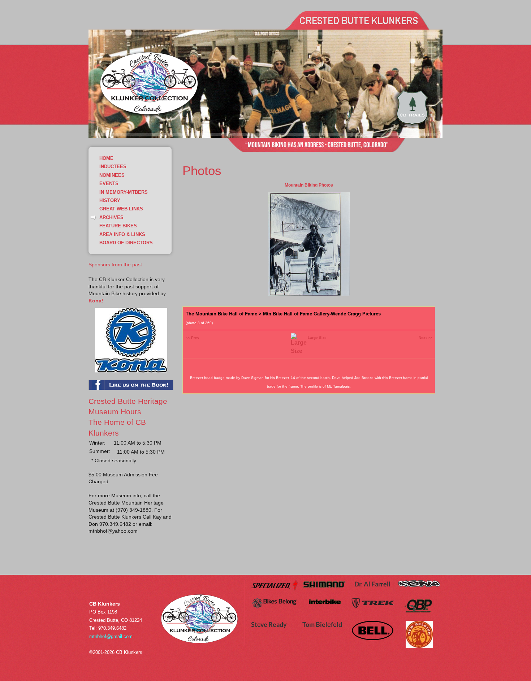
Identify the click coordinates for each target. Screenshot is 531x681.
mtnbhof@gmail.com (111, 636)
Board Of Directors (126, 242)
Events (108, 183)
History (109, 200)
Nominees (112, 175)
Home (106, 158)
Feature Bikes (118, 225)
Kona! (95, 301)
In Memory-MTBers (123, 192)
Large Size (317, 338)
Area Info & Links (122, 234)
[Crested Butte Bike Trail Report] (412, 128)
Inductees (112, 166)
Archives (111, 217)
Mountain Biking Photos (309, 185)
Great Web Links (121, 208)
